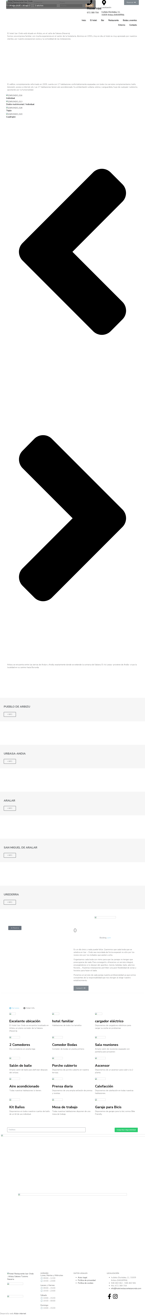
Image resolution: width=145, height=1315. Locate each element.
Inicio (84, 20)
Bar (102, 20)
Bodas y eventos (130, 20)
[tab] (14, 1008)
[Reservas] (89, 2)
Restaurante (113, 20)
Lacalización (106, 7)
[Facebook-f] (109, 1296)
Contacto (133, 25)
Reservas (94, 8)
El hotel (93, 20)
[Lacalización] (104, 2)
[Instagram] (115, 1296)
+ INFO (9, 714)
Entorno (121, 25)
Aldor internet (20, 1313)
